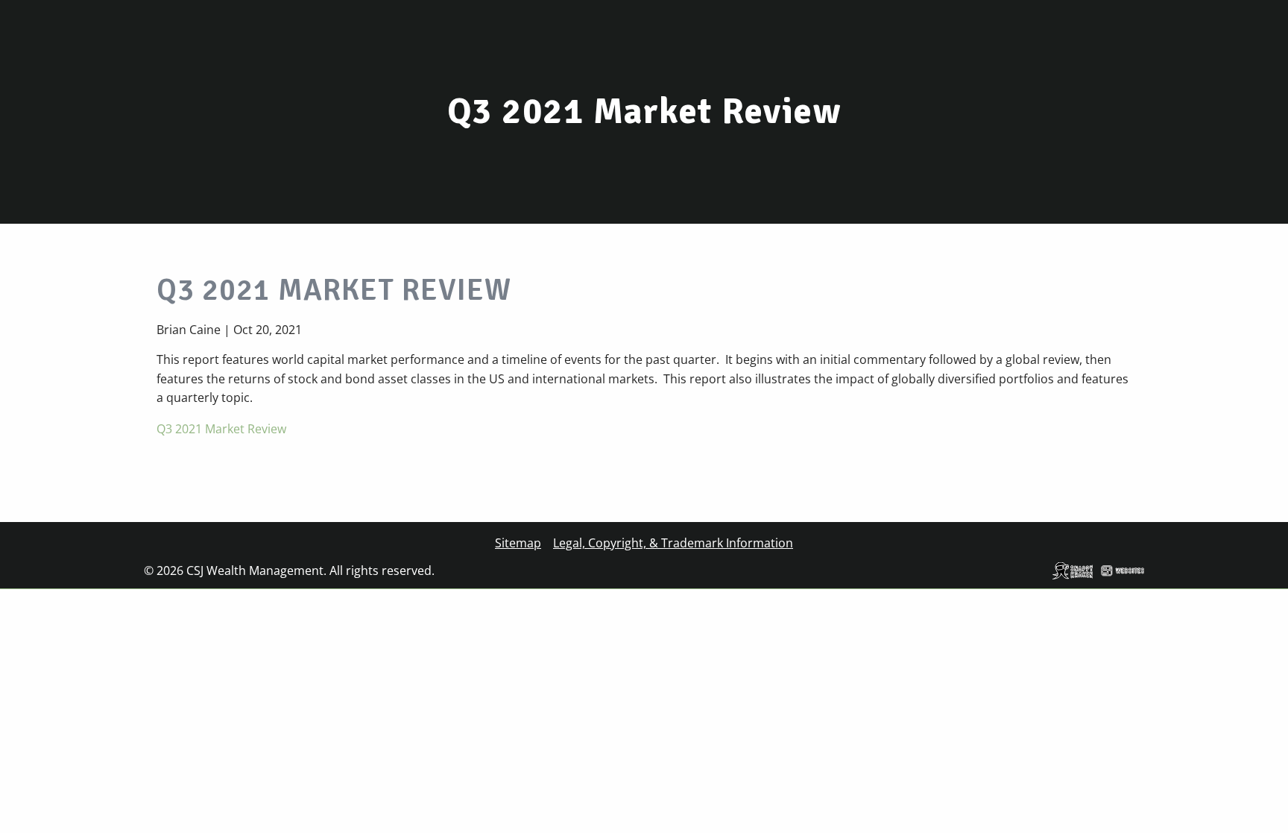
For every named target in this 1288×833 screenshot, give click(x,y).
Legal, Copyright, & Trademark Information (673, 543)
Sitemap (518, 543)
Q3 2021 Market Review (221, 429)
